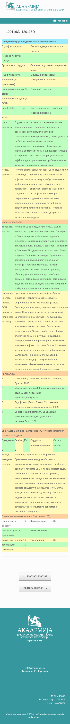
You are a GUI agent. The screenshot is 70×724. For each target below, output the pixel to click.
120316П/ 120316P (35, 588)
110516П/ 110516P (35, 576)
